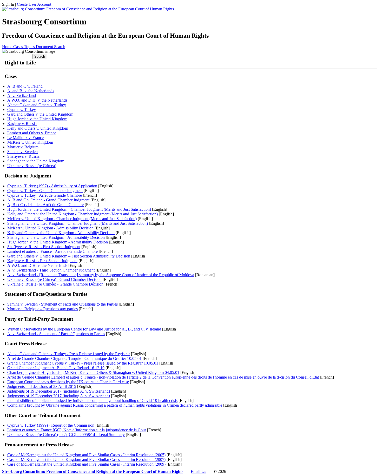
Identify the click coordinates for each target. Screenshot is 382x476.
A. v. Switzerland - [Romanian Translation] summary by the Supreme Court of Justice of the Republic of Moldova (100, 275)
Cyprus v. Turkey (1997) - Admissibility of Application (52, 186)
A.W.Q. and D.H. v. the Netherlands (37, 100)
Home (7, 46)
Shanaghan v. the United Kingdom (35, 161)
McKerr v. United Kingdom (30, 142)
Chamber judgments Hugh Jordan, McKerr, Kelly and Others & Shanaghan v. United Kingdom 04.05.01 (93, 372)
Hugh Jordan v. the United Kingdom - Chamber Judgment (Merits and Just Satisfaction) (79, 209)
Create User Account (34, 4)
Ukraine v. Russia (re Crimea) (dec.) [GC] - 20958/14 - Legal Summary (66, 434)
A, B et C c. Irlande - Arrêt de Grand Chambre (45, 204)
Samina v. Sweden (22, 151)
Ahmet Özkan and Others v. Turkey (36, 105)
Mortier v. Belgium (22, 147)
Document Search (50, 46)
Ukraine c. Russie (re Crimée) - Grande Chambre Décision (55, 284)
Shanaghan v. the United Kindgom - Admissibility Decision (56, 237)
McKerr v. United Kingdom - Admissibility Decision (50, 228)
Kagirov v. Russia (22, 123)
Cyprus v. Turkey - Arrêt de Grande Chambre (44, 195)
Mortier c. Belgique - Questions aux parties (42, 309)
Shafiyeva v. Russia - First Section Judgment (43, 246)
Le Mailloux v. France (25, 137)
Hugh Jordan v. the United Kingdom (37, 119)
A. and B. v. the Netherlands (30, 91)
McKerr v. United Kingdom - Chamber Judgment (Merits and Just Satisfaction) (72, 218)
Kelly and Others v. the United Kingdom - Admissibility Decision (61, 232)
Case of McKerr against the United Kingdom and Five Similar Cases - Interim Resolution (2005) (86, 455)
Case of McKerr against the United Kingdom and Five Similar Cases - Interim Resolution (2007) (86, 459)
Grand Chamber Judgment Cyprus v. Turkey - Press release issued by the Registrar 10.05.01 (82, 363)
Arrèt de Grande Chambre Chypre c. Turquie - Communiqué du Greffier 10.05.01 (74, 358)
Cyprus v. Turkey (21, 109)
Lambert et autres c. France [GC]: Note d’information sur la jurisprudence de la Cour (76, 430)
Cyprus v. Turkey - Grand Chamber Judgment (45, 190)
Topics (30, 46)
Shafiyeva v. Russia (23, 156)
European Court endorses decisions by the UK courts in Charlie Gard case (68, 382)
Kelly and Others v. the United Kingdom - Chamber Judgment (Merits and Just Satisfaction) (82, 214)
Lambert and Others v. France (31, 133)
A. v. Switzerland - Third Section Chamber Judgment (51, 270)
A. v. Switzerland (21, 95)
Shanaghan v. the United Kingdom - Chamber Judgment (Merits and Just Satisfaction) (77, 223)
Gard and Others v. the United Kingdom (40, 114)
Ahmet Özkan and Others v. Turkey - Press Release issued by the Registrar (68, 354)
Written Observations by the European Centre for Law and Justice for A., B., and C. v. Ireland (84, 329)
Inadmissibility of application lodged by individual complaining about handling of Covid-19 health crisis (92, 400)
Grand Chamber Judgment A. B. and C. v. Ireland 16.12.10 (55, 368)
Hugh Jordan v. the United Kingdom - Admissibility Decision (57, 242)
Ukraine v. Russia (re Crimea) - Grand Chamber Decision (54, 279)
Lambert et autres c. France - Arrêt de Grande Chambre (52, 251)
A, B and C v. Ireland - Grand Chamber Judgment (48, 200)
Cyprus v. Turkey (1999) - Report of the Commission (50, 425)
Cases (18, 46)
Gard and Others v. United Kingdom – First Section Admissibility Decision (68, 256)
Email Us (198, 471)
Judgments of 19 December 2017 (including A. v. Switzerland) (58, 391)
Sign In (8, 4)
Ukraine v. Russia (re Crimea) (31, 165)
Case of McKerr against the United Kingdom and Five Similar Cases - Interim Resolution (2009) (86, 464)
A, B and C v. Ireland (25, 86)
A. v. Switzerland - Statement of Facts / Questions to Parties (56, 334)
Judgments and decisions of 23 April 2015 (41, 386)
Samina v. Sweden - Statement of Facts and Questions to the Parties (62, 304)
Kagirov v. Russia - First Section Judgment (42, 261)
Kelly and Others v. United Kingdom (37, 128)
